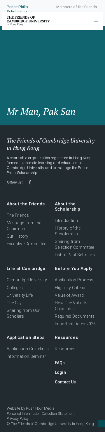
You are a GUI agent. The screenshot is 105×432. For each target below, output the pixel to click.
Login (60, 372)
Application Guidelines (28, 348)
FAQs (60, 362)
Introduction (66, 220)
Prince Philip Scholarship (17, 9)
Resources (65, 348)
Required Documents (75, 316)
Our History (18, 236)
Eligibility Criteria (70, 287)
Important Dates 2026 (75, 323)
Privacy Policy (18, 418)
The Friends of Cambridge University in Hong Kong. (53, 424)
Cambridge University (27, 280)
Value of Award (69, 295)
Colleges (15, 287)
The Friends (18, 215)
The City (14, 303)
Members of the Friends (76, 7)
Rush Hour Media (40, 408)
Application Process (74, 280)
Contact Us (65, 382)
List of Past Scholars (75, 255)
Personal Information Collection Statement (41, 413)
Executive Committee (26, 243)
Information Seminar (26, 356)
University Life (20, 295)
